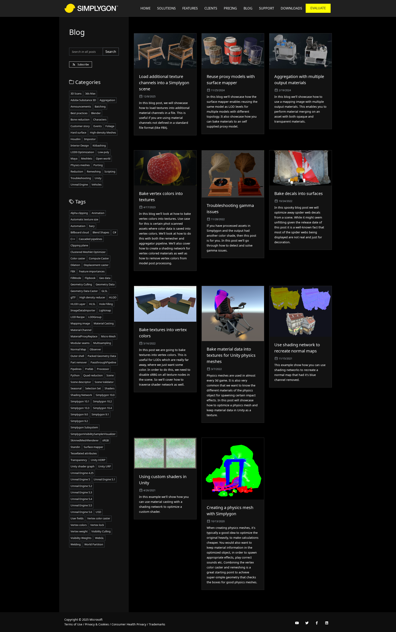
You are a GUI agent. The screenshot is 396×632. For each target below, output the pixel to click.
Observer (95, 349)
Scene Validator (104, 382)
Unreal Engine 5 (80, 479)
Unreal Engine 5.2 (81, 486)
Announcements (81, 106)
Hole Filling (106, 304)
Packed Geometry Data (102, 356)
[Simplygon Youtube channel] (297, 623)
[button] (266, 8)
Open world (103, 158)
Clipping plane (79, 245)
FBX (73, 271)
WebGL (99, 538)
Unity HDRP (98, 460)
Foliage (109, 126)
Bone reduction (80, 119)
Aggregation (107, 100)
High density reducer (92, 297)
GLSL (104, 291)
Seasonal (76, 388)
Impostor (90, 139)
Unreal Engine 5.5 (81, 505)
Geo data (104, 278)
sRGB (105, 440)
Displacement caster (96, 265)
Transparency (79, 460)
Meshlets (86, 158)
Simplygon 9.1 (100, 414)
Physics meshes (80, 165)
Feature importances (92, 271)
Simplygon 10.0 (105, 395)
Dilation (75, 265)
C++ (73, 239)
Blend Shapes (101, 232)
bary (92, 226)
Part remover (79, 362)
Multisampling (102, 343)
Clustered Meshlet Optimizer (88, 252)
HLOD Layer (78, 304)
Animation (98, 213)
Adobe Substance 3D (83, 100)
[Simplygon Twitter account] (307, 623)
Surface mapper (93, 447)
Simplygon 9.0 (79, 414)
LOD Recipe (78, 317)
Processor (103, 369)
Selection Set (93, 388)
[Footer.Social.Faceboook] (317, 623)
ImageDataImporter (83, 310)
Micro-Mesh (108, 336)
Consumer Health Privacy (129, 624)
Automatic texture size (84, 219)
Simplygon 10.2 (102, 401)
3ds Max (90, 93)
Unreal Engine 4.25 (82, 473)
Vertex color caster (98, 518)
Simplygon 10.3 (80, 408)
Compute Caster (99, 258)
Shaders (109, 388)
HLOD (112, 297)
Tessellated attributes (84, 453)
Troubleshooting (81, 178)
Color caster (78, 258)
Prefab (89, 369)
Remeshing (94, 171)
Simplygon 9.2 (79, 421)
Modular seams (80, 343)
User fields (77, 518)
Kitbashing (99, 145)
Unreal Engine (79, 184)
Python (75, 375)
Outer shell (77, 356)
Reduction (77, 171)
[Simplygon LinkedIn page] (327, 623)
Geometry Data (105, 284)
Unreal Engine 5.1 (104, 479)
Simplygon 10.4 (102, 408)
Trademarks (157, 624)
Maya (74, 158)
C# (114, 232)
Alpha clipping (79, 213)
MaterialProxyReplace (84, 336)
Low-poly (103, 152)
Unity (98, 178)
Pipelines (76, 369)
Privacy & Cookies (97, 624)
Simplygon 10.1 (80, 401)
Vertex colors (79, 525)
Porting (98, 165)
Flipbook (90, 278)
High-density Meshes (103, 132)
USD (98, 512)
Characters (99, 119)
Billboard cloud (80, 232)
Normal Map (78, 349)
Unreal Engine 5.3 (81, 492)
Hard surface (78, 132)
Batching (100, 106)
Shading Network (81, 395)
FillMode (76, 278)
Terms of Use (73, 624)
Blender (96, 113)
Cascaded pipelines (90, 239)
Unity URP (104, 466)
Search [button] (110, 51)
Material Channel (81, 330)
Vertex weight (79, 531)
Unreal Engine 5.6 (81, 512)
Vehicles (96, 184)
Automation (78, 226)
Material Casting (104, 323)
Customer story (80, 126)
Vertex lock (97, 525)
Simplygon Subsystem (84, 427)
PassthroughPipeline (103, 362)
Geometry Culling (81, 284)
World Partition (93, 544)
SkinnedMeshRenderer (85, 440)
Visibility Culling (101, 531)
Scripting (109, 171)
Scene (110, 375)
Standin (75, 447)
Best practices (79, 113)
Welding (76, 544)
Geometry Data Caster (84, 291)
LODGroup (94, 317)
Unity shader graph (82, 466)
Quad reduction (93, 375)
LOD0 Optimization (82, 152)
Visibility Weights (81, 538)
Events (97, 126)
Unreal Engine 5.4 (81, 499)
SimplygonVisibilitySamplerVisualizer (93, 434)
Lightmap (105, 310)
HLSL (92, 304)
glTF (73, 297)
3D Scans (76, 93)
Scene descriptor (81, 382)
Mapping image (80, 323)
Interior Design (80, 145)
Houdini (75, 139)
